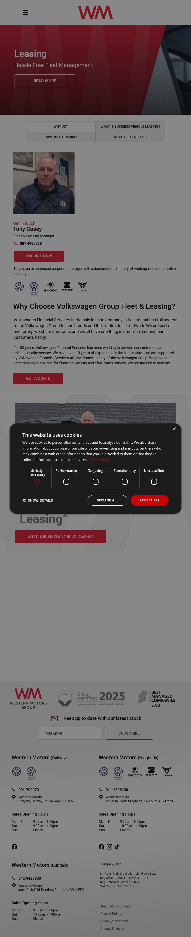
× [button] (174, 428)
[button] (37, 500)
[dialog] (95, 468)
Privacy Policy (100, 459)
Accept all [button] (150, 500)
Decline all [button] (107, 500)
